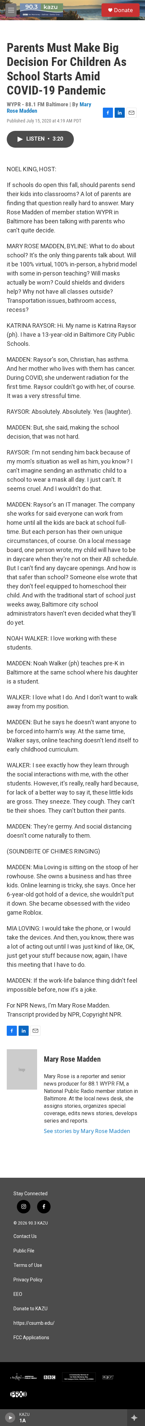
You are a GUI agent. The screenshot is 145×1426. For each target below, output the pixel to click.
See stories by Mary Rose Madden (87, 1131)
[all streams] (136, 1417)
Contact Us (25, 1236)
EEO (17, 1294)
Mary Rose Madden (72, 1059)
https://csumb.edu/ (34, 1323)
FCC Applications (31, 1337)
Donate (123, 10)
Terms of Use (27, 1265)
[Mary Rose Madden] (22, 1069)
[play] (10, 1417)
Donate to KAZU (30, 1308)
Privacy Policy (27, 1279)
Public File (23, 1250)
